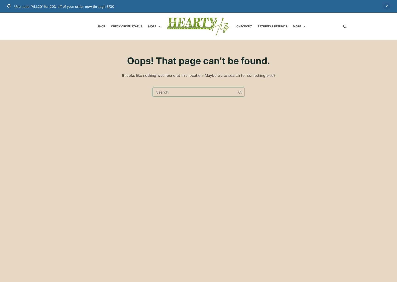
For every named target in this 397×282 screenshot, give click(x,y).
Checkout (244, 26)
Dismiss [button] (386, 6)
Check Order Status (126, 26)
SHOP (101, 26)
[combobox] (194, 92)
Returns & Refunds (272, 26)
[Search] (345, 26)
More (152, 26)
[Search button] (239, 92)
